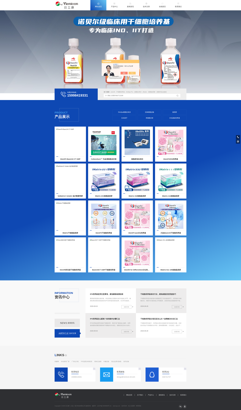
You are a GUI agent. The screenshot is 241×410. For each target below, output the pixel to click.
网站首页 (98, 7)
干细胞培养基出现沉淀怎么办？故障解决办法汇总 (159, 319)
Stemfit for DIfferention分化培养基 (137, 270)
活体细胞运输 (149, 112)
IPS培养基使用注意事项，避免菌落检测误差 (106, 294)
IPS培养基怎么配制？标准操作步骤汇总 (105, 319)
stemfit (113, 92)
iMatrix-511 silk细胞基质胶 (170, 270)
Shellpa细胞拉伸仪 (124, 112)
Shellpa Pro (129, 92)
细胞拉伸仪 (137, 92)
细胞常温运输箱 (162, 92)
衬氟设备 (106, 361)
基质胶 (174, 112)
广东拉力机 (75, 361)
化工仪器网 (131, 406)
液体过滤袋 (97, 361)
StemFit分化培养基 (170, 159)
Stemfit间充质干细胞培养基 (70, 270)
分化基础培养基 (174, 118)
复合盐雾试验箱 (116, 361)
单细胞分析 (149, 118)
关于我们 (140, 395)
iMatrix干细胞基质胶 (70, 233)
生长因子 (124, 118)
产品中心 (114, 7)
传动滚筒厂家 (65, 361)
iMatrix (145, 92)
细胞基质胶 (151, 92)
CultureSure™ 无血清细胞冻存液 (103, 159)
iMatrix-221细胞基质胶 (103, 196)
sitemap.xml (116, 406)
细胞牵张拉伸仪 (137, 159)
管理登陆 (138, 406)
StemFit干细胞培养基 (104, 233)
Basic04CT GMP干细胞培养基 (103, 270)
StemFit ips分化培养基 (137, 233)
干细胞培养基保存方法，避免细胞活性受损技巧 (158, 294)
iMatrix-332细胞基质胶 (137, 196)
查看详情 (126, 307)
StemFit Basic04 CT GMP (70, 159)
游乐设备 (126, 361)
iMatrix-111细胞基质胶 (170, 196)
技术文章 (146, 7)
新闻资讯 (130, 7)
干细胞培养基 (120, 92)
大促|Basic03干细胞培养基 (171, 233)
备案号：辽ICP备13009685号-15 (101, 406)
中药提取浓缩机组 (86, 361)
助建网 (57, 361)
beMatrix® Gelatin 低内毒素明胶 (70, 196)
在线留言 (162, 7)
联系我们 (178, 7)
